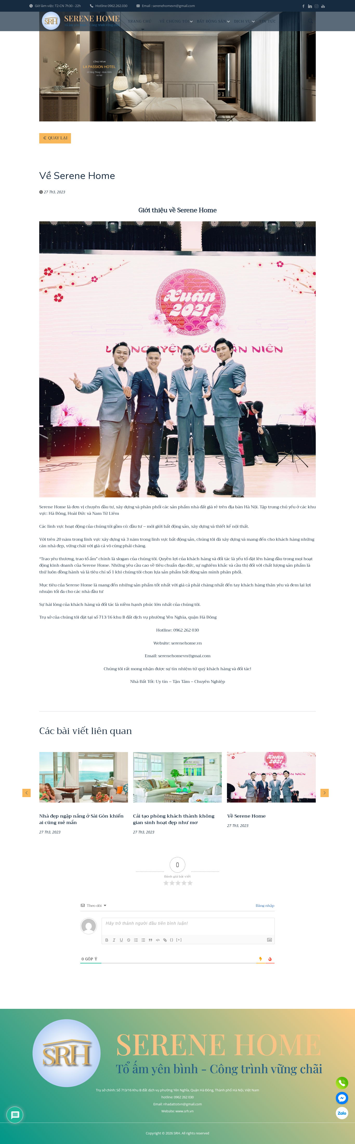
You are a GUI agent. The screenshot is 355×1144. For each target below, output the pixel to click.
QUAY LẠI (57, 138)
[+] (179, 940)
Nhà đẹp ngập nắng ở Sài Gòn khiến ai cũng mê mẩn (81, 819)
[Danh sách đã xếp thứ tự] (136, 940)
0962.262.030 (117, 5)
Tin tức (267, 21)
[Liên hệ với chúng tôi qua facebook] (304, 6)
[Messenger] (342, 1098)
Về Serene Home (246, 816)
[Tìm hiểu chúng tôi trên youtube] (323, 6)
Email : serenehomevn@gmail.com (168, 5)
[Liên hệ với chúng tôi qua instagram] (317, 6)
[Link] (165, 940)
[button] (26, 793)
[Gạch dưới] (121, 940)
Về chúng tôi (174, 21)
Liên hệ (292, 21)
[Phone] (342, 1083)
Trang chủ (140, 21)
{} (172, 940)
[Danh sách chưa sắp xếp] (143, 940)
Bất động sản (211, 21)
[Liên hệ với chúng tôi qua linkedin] (310, 6)
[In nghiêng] (114, 940)
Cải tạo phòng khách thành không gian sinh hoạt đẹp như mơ (173, 819)
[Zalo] (342, 1113)
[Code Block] (157, 940)
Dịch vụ (242, 21)
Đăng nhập (264, 905)
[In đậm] (106, 940)
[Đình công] (128, 940)
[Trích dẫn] (150, 940)
